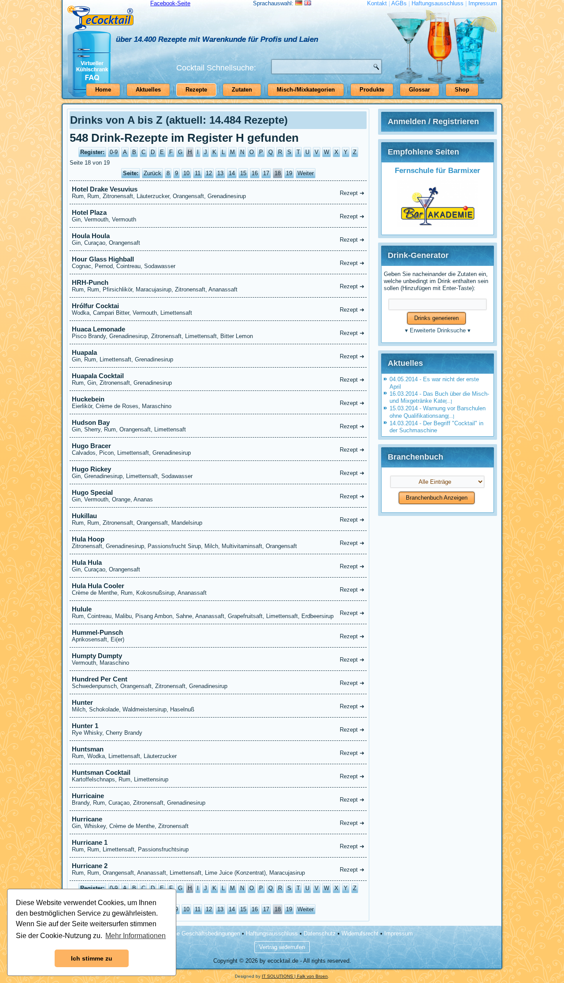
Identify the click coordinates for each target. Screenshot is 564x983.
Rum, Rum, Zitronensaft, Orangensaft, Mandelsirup (218, 519)
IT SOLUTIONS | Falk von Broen (295, 976)
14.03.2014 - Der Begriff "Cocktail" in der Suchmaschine (436, 427)
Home (103, 89)
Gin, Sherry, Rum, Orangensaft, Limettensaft (218, 426)
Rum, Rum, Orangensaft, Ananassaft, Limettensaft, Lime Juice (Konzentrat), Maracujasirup (218, 869)
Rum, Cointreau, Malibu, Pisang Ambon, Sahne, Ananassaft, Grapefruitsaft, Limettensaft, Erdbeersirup (218, 612)
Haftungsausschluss (438, 3)
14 (232, 173)
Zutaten (242, 89)
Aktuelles (148, 89)
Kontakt (377, 3)
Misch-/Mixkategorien (306, 89)
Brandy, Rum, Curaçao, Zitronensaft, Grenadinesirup (218, 799)
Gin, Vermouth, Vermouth (218, 216)
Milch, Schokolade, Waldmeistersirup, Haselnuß (218, 706)
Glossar (419, 89)
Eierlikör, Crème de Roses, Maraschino (218, 402)
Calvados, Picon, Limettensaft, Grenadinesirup (218, 449)
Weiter (305, 173)
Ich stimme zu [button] (91, 958)
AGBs (399, 3)
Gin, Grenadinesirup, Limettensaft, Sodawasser (218, 472)
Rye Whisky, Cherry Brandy (218, 729)
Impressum (482, 3)
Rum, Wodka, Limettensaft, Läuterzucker (218, 752)
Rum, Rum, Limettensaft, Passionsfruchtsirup (218, 846)
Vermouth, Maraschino (218, 659)
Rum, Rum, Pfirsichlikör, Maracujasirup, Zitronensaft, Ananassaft (218, 286)
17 (266, 173)
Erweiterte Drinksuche (438, 330)
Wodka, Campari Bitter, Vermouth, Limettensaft (218, 309)
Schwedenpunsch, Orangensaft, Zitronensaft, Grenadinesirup (218, 682)
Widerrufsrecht (359, 933)
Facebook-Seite (170, 3)
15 (243, 173)
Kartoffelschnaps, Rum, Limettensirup (218, 776)
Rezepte (196, 89)
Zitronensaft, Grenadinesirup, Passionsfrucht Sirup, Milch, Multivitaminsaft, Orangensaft (218, 542)
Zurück (152, 173)
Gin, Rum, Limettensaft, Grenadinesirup (218, 356)
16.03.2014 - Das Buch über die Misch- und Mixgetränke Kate (439, 397)
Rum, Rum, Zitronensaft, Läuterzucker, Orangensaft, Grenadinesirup (218, 192)
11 (197, 173)
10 (186, 173)
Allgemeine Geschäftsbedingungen (196, 933)
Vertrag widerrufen (282, 947)
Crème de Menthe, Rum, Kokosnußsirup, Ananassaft (218, 589)
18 (278, 173)
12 (209, 173)
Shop (462, 89)
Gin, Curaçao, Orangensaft (218, 239)
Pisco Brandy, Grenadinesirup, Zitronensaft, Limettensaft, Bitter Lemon (218, 332)
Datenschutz (320, 933)
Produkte (372, 89)
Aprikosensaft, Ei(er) (218, 636)
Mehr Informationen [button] (135, 935)
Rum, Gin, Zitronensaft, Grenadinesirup (218, 379)
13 (220, 173)
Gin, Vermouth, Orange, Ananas (218, 496)
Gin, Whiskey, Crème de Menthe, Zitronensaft (218, 822)
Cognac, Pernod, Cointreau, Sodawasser (218, 262)
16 (255, 173)
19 (289, 173)
